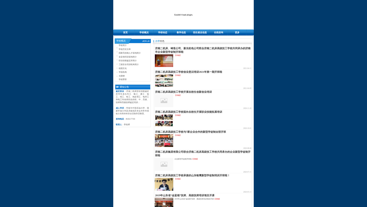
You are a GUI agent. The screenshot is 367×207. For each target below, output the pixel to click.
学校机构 (123, 72)
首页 (125, 32)
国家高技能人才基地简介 (130, 53)
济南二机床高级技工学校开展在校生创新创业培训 (183, 91)
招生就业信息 (200, 32)
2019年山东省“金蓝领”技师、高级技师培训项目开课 (184, 195)
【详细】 (177, 55)
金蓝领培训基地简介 (128, 57)
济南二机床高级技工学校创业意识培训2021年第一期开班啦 (188, 71)
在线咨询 (218, 32)
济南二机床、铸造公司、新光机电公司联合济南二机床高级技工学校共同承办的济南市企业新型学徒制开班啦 (203, 50)
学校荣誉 (123, 79)
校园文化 (123, 68)
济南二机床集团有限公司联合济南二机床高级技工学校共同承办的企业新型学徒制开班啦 (203, 153)
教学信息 (181, 32)
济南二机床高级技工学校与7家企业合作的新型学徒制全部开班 (190, 131)
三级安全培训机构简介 (129, 64)
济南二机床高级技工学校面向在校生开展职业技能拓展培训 (188, 111)
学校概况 (144, 32)
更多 (237, 32)
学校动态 (162, 32)
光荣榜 (122, 76)
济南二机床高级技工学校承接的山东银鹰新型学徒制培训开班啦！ (192, 175)
